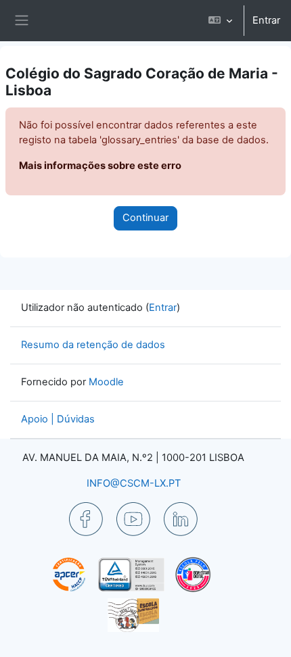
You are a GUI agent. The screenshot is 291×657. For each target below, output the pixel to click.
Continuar (145, 218)
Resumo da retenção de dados (93, 345)
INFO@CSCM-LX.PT (134, 483)
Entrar (266, 20)
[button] (220, 20)
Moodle (106, 382)
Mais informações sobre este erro (100, 166)
